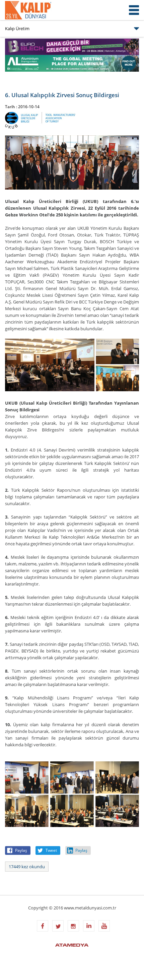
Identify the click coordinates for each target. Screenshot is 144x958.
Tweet (51, 850)
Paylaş (21, 850)
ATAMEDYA (71, 946)
